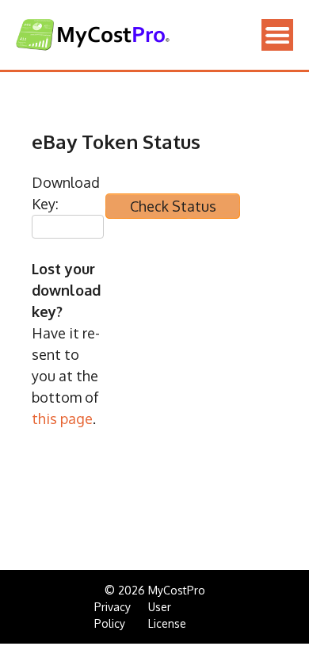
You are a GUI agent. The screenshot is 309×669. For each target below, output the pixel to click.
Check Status (173, 206)
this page (62, 418)
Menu (277, 35)
